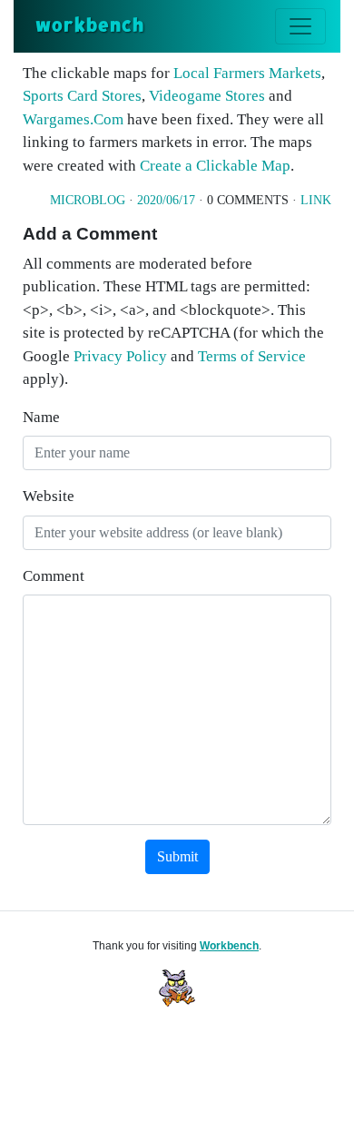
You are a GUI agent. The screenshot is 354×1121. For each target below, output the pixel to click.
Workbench (229, 945)
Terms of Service (252, 356)
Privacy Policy (120, 356)
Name (41, 417)
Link (315, 200)
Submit (177, 856)
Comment (53, 576)
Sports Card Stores (82, 95)
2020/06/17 (166, 200)
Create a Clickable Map (215, 165)
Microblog (87, 200)
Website (48, 496)
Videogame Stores (207, 95)
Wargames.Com (73, 119)
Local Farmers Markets (247, 73)
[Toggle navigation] (300, 26)
